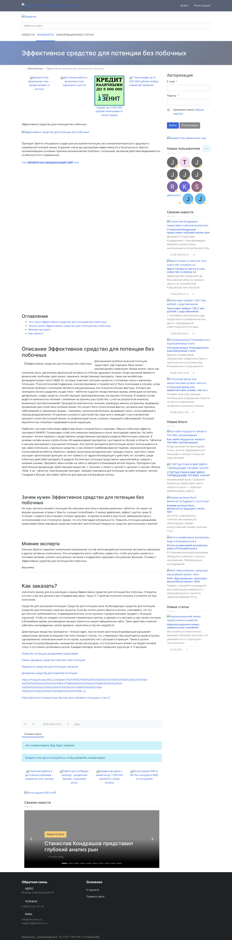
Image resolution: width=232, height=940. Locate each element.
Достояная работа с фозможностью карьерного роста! (75, 81)
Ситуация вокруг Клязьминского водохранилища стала (188, 349)
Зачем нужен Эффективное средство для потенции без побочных (70, 325)
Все (207, 148)
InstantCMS (93, 936)
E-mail (171, 81)
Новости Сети (55, 834)
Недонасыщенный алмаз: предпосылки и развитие (183, 626)
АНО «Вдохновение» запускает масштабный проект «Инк (187, 580)
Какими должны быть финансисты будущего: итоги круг (185, 508)
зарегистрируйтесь (54, 757)
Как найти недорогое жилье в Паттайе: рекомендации (186, 441)
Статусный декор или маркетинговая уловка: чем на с (187, 388)
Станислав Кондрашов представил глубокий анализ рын (88, 846)
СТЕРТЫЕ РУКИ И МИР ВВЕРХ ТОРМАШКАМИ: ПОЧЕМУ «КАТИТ (188, 474)
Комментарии (32, 734)
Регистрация (190, 125)
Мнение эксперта (39, 329)
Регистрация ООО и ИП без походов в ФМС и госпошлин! (144, 775)
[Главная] (23, 68)
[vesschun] (174, 198)
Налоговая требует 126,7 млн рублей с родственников (185, 310)
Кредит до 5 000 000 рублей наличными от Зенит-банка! (109, 111)
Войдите (30, 757)
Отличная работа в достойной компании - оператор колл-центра (39, 775)
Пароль (171, 95)
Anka (77, 724)
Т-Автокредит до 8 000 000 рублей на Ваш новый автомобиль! (143, 81)
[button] (31, 839)
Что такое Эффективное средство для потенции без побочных (68, 322)
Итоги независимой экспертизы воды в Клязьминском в (187, 547)
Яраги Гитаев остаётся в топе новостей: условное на (186, 270)
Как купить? (36, 333)
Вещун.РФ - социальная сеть (40, 936)
